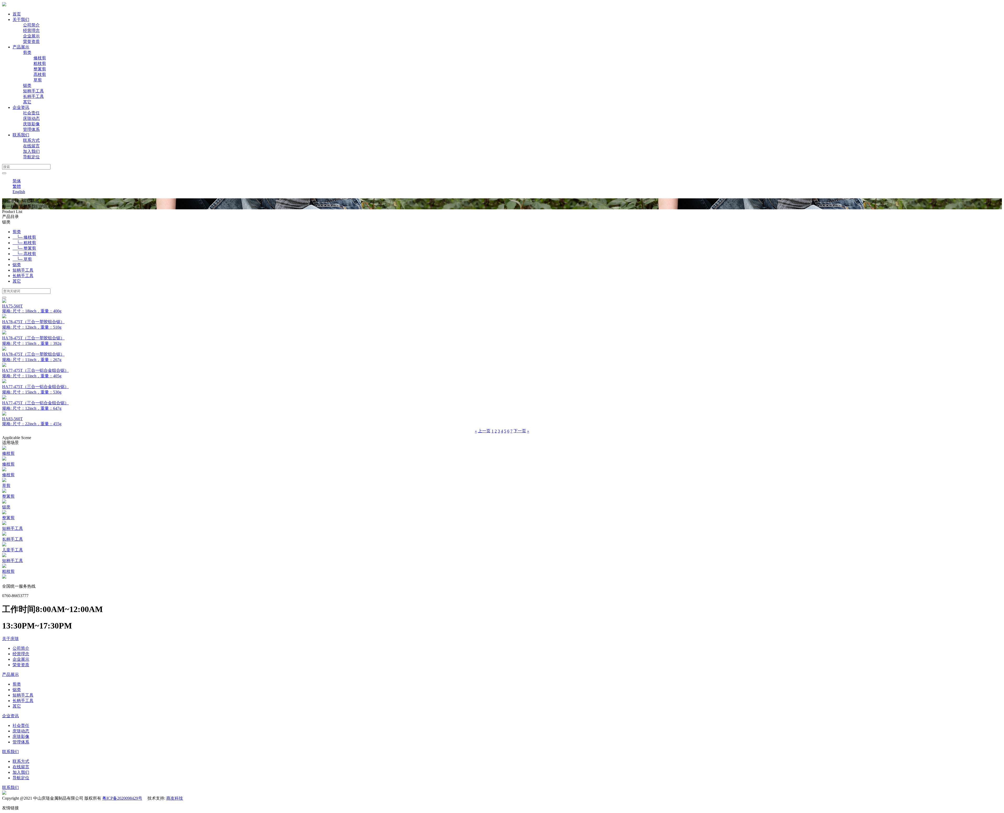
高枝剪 (39, 74)
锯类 (27, 85)
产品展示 (21, 47)
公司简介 (31, 25)
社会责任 (31, 113)
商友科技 (174, 798)
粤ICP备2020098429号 (122, 798)
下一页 (520, 431)
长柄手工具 (33, 96)
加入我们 (31, 151)
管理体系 (31, 129)
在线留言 (31, 146)
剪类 (27, 52)
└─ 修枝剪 (24, 237)
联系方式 (31, 140)
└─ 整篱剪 (24, 248)
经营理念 (31, 30)
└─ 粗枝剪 (24, 242)
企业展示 (31, 36)
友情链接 (10, 808)
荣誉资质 (31, 41)
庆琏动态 (31, 118)
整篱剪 (39, 69)
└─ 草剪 (22, 259)
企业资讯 (21, 107)
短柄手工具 (33, 91)
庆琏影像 (31, 124)
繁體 (17, 186)
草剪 (37, 80)
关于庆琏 (10, 638)
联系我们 (21, 135)
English (19, 191)
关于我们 (21, 19)
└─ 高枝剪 (24, 253)
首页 (17, 14)
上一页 (484, 431)
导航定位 (31, 157)
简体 (17, 181)
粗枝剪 (39, 63)
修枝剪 (39, 58)
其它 (27, 102)
